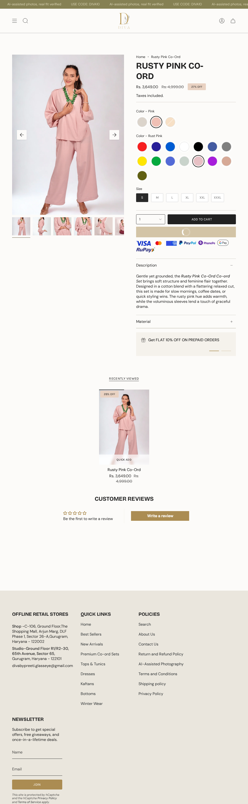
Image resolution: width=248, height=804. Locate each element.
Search (145, 624)
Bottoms (88, 693)
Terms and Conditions (158, 673)
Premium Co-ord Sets (100, 654)
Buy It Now (165, 230)
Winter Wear (92, 703)
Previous (22, 135)
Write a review (160, 515)
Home (140, 57)
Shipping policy (152, 683)
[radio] (142, 122)
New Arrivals (92, 644)
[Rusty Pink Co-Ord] (124, 427)
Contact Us (148, 644)
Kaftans (87, 683)
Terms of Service (29, 802)
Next (114, 135)
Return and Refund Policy (161, 654)
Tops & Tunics (93, 663)
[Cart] (233, 20)
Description (146, 265)
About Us (147, 634)
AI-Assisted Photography (161, 663)
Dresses (88, 673)
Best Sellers (91, 634)
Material (143, 321)
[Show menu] (14, 20)
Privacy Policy (151, 693)
